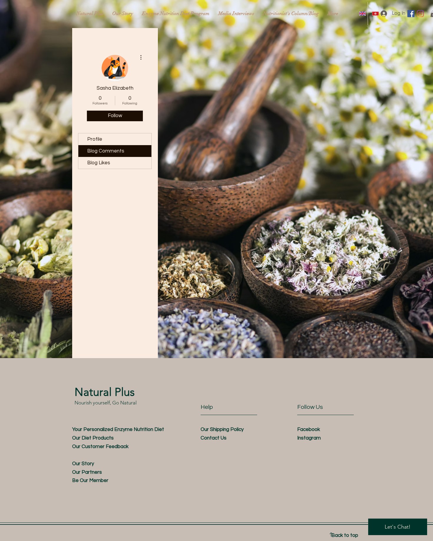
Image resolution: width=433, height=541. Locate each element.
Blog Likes (98, 162)
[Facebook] (410, 13)
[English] (361, 13)
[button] (90, 480)
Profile (94, 139)
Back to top (344, 535)
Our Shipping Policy (222, 429)
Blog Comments (105, 151)
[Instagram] (420, 13)
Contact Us (214, 438)
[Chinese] (374, 13)
